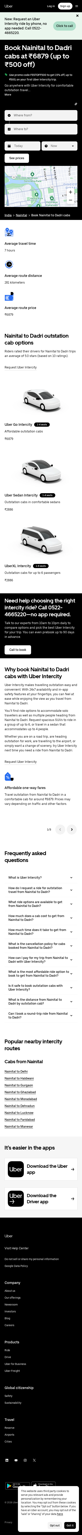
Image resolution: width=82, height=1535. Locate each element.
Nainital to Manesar (19, 1126)
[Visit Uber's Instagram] (25, 1460)
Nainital (21, 215)
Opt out (55, 1525)
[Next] (72, 829)
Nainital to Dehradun (20, 1106)
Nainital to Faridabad (20, 1119)
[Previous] (60, 829)
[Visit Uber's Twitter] (34, 1460)
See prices (16, 158)
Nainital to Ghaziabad (20, 1092)
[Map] (41, 186)
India (8, 215)
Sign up (65, 6)
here (60, 1514)
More (8, 94)
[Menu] (76, 6)
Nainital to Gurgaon (19, 1085)
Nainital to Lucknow (19, 1113)
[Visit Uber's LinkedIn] (6, 1460)
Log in (51, 6)
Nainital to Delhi (16, 1071)
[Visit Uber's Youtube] (16, 1460)
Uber (9, 6)
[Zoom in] (70, 192)
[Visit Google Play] (17, 1486)
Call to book (17, 650)
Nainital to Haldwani (19, 1078)
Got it (70, 1525)
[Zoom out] (70, 200)
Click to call (64, 26)
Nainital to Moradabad (21, 1099)
